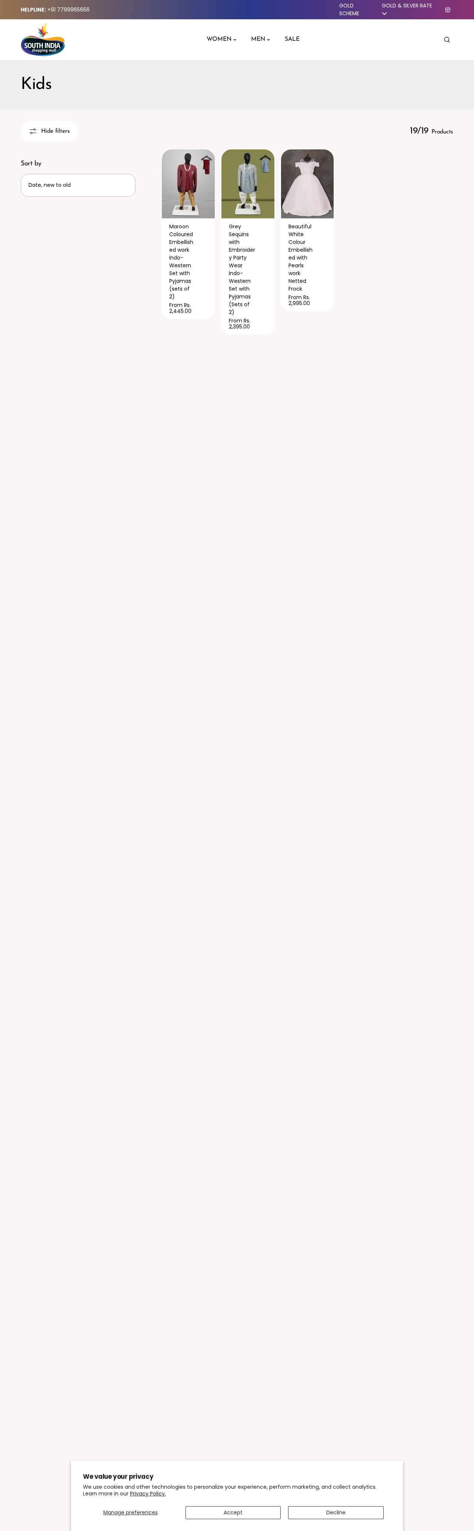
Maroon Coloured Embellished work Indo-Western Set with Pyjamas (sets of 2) (181, 261)
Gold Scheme (349, 9)
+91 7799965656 (68, 9)
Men (258, 39)
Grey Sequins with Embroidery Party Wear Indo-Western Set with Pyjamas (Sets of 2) (242, 269)
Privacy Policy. (148, 1493)
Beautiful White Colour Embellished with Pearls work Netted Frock (300, 257)
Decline (336, 1512)
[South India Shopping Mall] (43, 39)
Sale (292, 39)
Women (219, 39)
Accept (233, 1512)
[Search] (447, 39)
